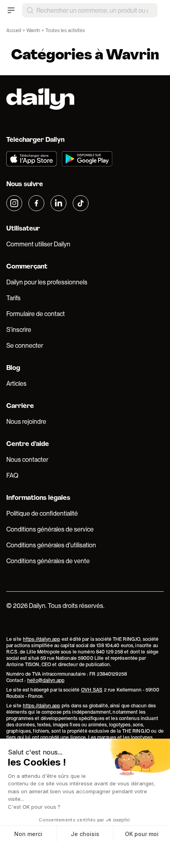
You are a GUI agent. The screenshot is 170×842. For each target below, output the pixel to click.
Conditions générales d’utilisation (51, 545)
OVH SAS (91, 690)
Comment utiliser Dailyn (38, 244)
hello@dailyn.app (45, 680)
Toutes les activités (65, 30)
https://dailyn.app (41, 639)
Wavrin (33, 30)
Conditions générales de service (50, 529)
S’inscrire (18, 329)
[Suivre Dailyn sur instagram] (14, 203)
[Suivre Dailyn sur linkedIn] (58, 203)
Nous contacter (27, 459)
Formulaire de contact (35, 314)
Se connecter (24, 345)
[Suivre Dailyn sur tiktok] (81, 203)
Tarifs (13, 298)
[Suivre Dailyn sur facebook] (36, 203)
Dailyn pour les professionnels (46, 282)
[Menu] (11, 10)
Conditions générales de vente (48, 561)
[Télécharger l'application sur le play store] (87, 159)
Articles (16, 383)
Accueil (13, 30)
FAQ (12, 475)
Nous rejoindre (26, 421)
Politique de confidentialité (42, 513)
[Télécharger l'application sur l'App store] (31, 159)
